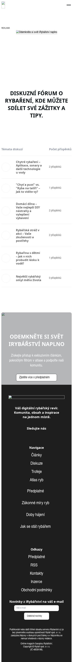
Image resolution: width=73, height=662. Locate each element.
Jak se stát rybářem (35, 527)
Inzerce (36, 582)
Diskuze (36, 464)
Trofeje (36, 472)
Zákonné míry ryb (35, 503)
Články (36, 455)
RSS (34, 565)
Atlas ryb (36, 480)
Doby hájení (35, 515)
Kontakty (36, 574)
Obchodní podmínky (36, 590)
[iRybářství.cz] (3, 4)
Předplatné (35, 491)
